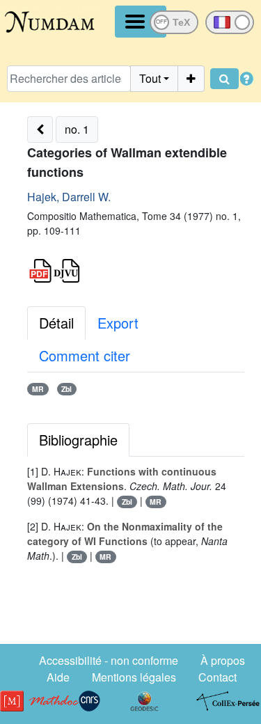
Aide (58, 677)
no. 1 (77, 129)
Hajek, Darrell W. (69, 197)
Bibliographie (78, 440)
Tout (150, 78)
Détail (56, 323)
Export (118, 323)
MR (38, 389)
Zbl (66, 389)
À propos (222, 660)
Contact (217, 677)
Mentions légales (134, 677)
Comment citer (84, 355)
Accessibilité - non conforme (108, 660)
